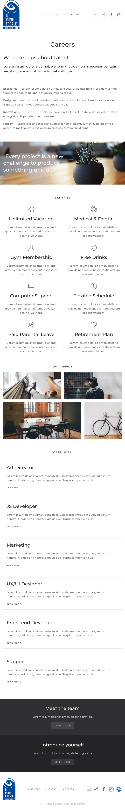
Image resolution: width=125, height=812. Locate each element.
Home (47, 14)
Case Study (34, 789)
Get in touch (62, 725)
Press (52, 789)
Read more (14, 488)
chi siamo (61, 14)
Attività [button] (76, 14)
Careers (68, 789)
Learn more (62, 762)
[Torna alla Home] (11, 14)
